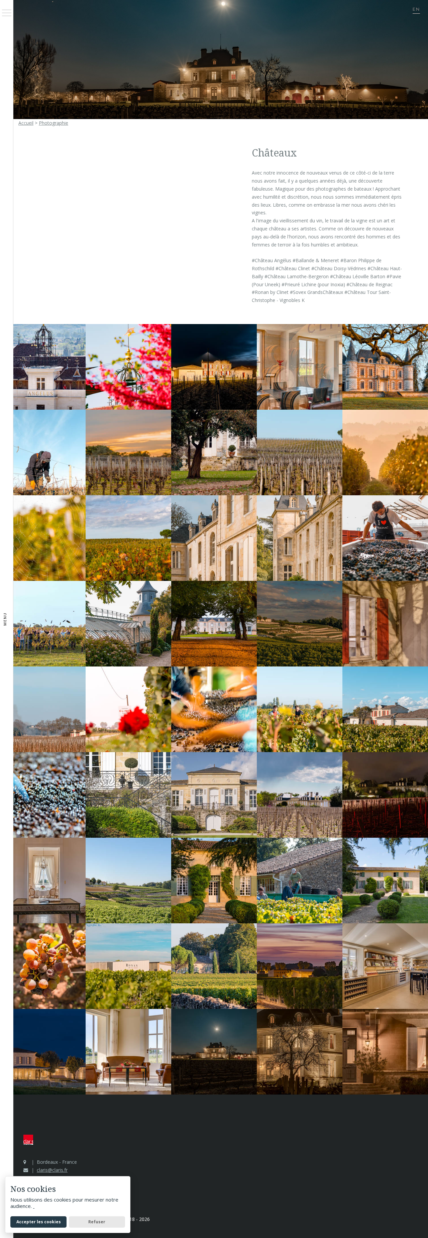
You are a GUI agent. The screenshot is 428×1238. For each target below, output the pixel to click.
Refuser (96, 1222)
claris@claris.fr (52, 1170)
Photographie (53, 123)
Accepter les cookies (38, 1222)
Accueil (25, 123)
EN (416, 9)
